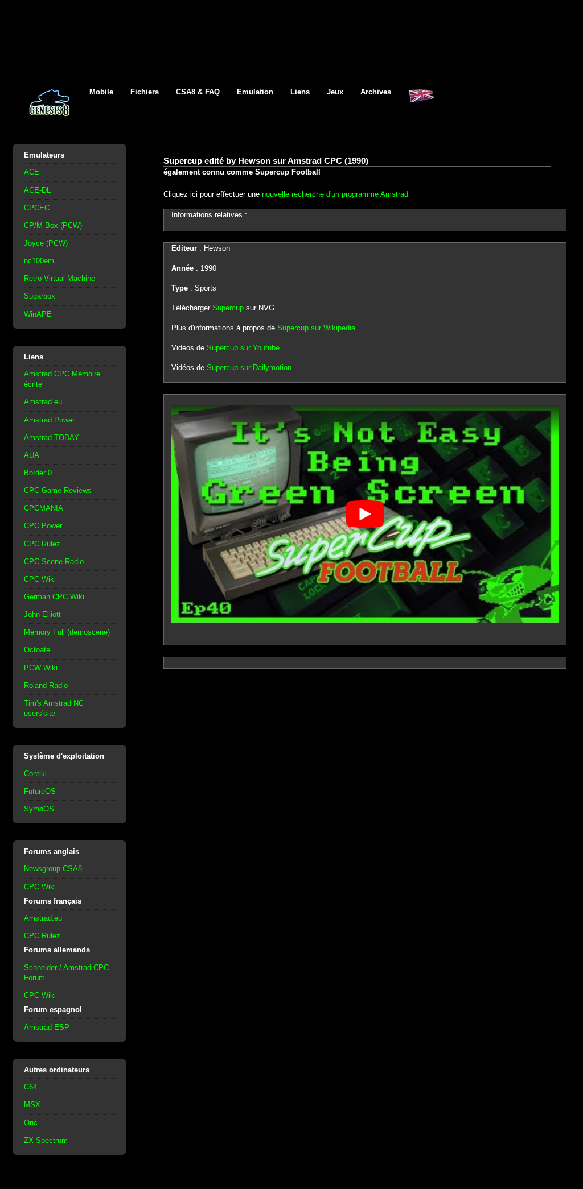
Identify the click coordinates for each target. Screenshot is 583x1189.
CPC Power (43, 525)
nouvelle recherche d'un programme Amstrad (335, 194)
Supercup (228, 308)
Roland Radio (46, 685)
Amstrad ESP (46, 1027)
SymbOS (39, 809)
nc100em (39, 260)
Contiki (35, 773)
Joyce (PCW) (46, 243)
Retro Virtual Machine (59, 278)
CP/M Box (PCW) (53, 225)
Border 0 (38, 473)
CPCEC (37, 208)
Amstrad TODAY (51, 437)
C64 (30, 1087)
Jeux (335, 92)
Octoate (37, 649)
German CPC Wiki (54, 597)
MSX (32, 1104)
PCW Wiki (41, 668)
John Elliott (42, 614)
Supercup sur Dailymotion (249, 367)
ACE (31, 172)
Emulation (255, 92)
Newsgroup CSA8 (53, 868)
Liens (300, 92)
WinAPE (38, 314)
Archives (375, 92)
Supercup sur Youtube (243, 347)
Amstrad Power (49, 420)
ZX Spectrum (46, 1140)
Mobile (101, 92)
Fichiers (144, 92)
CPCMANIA (43, 508)
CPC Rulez (42, 544)
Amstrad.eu (43, 401)
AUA (31, 455)
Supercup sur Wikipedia (316, 328)
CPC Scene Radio (54, 561)
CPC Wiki (40, 579)
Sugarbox (39, 296)
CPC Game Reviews (58, 490)
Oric (31, 1122)
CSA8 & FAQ (198, 92)
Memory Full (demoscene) (67, 632)
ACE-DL (37, 190)
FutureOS (40, 791)
